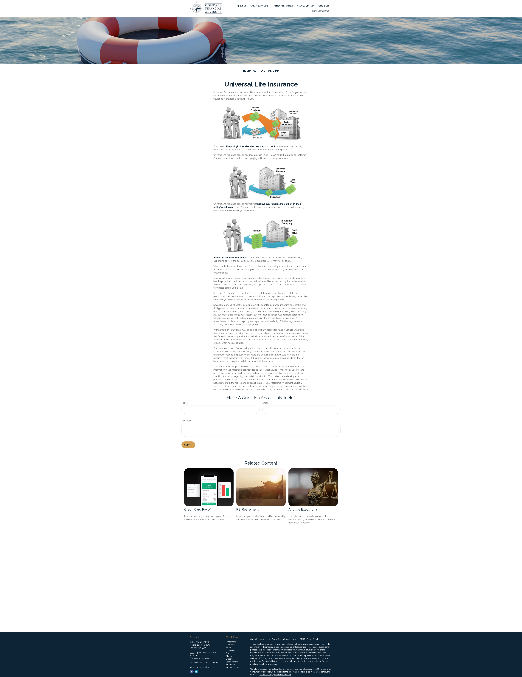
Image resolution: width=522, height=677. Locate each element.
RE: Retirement (247, 509)
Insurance (230, 650)
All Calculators (232, 667)
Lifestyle (229, 659)
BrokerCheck (312, 639)
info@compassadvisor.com (202, 667)
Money (229, 656)
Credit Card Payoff (198, 509)
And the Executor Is (303, 509)
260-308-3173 (203, 645)
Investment (231, 645)
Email (265, 403)
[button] (241, 5)
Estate (228, 647)
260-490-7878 (202, 642)
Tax (227, 653)
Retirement (231, 642)
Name (184, 403)
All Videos (230, 665)
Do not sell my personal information (275, 675)
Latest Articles (232, 662)
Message (186, 420)
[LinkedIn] (196, 671)
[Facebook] (192, 671)
